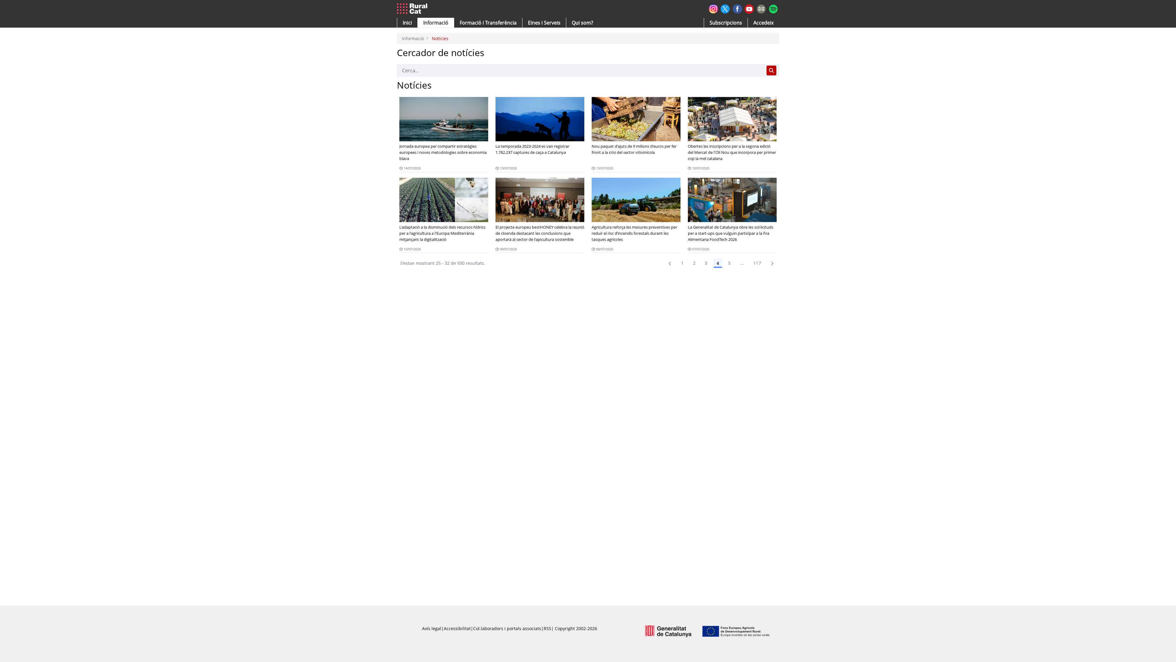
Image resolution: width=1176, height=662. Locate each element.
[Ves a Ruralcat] (413, 9)
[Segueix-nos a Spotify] (773, 8)
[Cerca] (771, 70)
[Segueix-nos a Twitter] (725, 8)
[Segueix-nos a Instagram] (713, 8)
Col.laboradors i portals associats (507, 628)
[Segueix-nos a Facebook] (737, 8)
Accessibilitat (457, 628)
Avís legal (431, 628)
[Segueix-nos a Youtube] (749, 8)
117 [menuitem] (757, 263)
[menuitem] (488, 23)
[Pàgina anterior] (669, 263)
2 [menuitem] (694, 263)
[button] (407, 23)
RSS (547, 628)
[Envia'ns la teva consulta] (761, 8)
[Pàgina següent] (772, 263)
